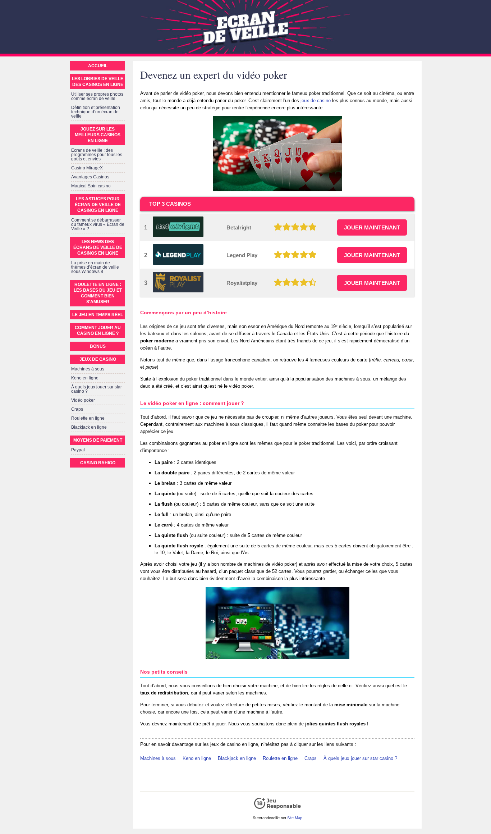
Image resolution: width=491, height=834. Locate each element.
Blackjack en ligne (237, 758)
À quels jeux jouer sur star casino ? (360, 758)
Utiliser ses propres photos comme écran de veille (97, 96)
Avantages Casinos (90, 176)
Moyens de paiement (97, 440)
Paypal (78, 449)
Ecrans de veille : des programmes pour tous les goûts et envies (96, 154)
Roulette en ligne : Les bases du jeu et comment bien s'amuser (98, 293)
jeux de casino (315, 100)
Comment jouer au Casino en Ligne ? (98, 330)
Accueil (97, 65)
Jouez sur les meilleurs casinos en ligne (97, 135)
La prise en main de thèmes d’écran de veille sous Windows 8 (95, 267)
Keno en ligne (197, 758)
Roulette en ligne (280, 758)
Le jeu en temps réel (97, 314)
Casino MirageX (87, 167)
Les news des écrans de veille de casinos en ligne (97, 247)
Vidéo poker (83, 400)
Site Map (294, 818)
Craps (310, 758)
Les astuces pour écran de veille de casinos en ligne (98, 204)
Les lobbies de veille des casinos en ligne (97, 81)
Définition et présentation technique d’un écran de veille (95, 112)
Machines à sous (158, 758)
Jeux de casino (97, 359)
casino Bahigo (97, 462)
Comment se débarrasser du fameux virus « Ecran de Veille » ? (97, 224)
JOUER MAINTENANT (372, 227)
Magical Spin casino (91, 185)
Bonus (98, 346)
